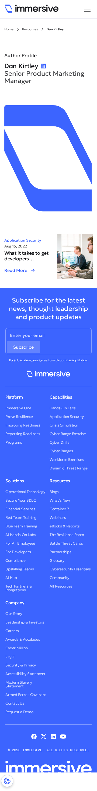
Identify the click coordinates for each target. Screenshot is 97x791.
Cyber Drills (59, 442)
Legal (10, 656)
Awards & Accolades (22, 639)
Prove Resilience (19, 416)
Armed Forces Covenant (25, 694)
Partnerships (60, 551)
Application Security (22, 240)
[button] (86, 9)
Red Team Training (20, 517)
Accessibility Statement (25, 673)
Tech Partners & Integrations (18, 588)
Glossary (57, 560)
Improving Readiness (22, 425)
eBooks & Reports (64, 526)
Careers (12, 630)
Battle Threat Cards (66, 543)
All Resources (61, 586)
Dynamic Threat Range (68, 468)
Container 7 (59, 508)
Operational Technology (25, 491)
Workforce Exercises (67, 459)
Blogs (54, 491)
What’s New (60, 500)
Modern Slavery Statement (18, 684)
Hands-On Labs (63, 408)
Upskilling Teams (19, 569)
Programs (13, 442)
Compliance (15, 560)
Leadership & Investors (24, 622)
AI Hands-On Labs (20, 534)
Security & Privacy (20, 665)
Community (59, 577)
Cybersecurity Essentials (70, 569)
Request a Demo (19, 711)
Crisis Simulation (64, 425)
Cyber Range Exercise (68, 433)
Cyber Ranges (61, 451)
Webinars (58, 517)
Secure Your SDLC (20, 500)
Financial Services (20, 508)
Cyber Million (16, 648)
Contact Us (14, 703)
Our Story (13, 613)
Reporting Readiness (22, 433)
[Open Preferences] (7, 781)
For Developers (18, 551)
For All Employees (20, 543)
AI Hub (11, 577)
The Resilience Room (67, 534)
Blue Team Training (21, 526)
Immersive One (18, 408)
